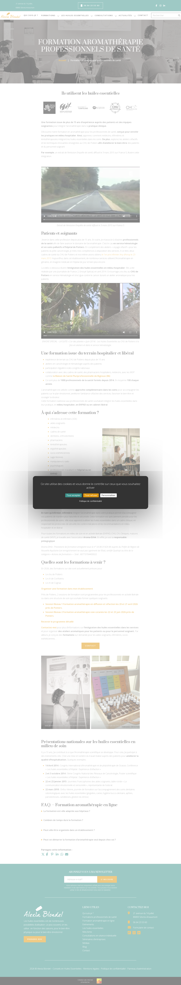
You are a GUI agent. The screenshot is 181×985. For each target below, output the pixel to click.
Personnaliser (108, 495)
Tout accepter (73, 495)
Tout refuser (91, 495)
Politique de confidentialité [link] (90, 501)
